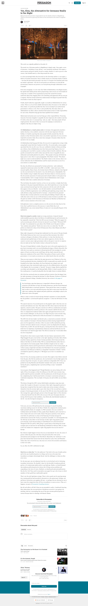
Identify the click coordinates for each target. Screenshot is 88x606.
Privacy (42, 596)
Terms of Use (50, 589)
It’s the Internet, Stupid (28, 558)
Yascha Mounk (24, 8)
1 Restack (35, 515)
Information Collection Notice (43, 590)
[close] (56, 568)
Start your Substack (40, 600)
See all (23, 577)
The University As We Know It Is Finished (34, 549)
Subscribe (77, 2)
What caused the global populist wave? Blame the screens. (33, 560)
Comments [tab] (23, 529)
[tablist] (26, 529)
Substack (38, 603)
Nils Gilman (26, 552)
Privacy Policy (53, 590)
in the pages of (58, 278)
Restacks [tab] (29, 529)
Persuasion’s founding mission (40, 484)
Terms (46, 596)
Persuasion (23, 280)
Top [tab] (22, 545)
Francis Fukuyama (29, 561)
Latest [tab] (25, 545)
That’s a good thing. (25, 551)
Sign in (84, 2)
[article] (44, 552)
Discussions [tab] (30, 545)
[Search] (69, 3)
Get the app (50, 600)
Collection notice (52, 596)
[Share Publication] (72, 3)
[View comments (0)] (26, 25)
